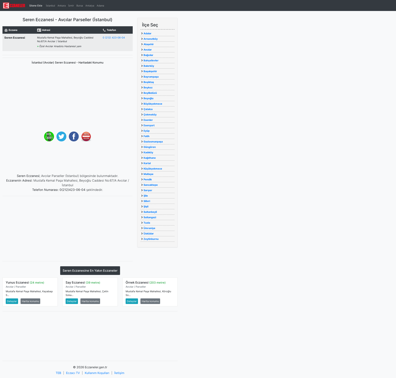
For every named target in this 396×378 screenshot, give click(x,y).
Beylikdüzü (150, 92)
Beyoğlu (148, 98)
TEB (58, 373)
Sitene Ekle (35, 5)
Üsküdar (149, 233)
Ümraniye (149, 228)
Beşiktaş (149, 82)
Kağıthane (150, 157)
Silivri (147, 201)
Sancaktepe (151, 184)
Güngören (150, 147)
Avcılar (148, 49)
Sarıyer (148, 190)
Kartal (147, 163)
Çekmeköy (150, 114)
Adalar (147, 33)
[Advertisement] (67, 220)
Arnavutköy (151, 38)
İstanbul (50, 5)
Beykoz (148, 87)
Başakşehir (150, 71)
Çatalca (148, 109)
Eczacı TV (73, 373)
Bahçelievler (151, 60)
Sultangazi (150, 217)
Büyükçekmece (153, 103)
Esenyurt (149, 125)
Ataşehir (149, 44)
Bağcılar (148, 55)
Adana (100, 5)
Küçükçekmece (153, 168)
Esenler (148, 119)
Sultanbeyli (150, 211)
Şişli (146, 206)
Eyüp (147, 130)
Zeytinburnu (151, 238)
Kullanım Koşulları (97, 373)
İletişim (119, 373)
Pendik (148, 179)
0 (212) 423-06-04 (114, 37)
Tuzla (147, 222)
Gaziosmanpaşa (153, 141)
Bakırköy (149, 65)
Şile (146, 195)
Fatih (146, 136)
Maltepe (148, 174)
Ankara (62, 5)
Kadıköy (148, 152)
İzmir (71, 5)
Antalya (89, 5)
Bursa (79, 5)
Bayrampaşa (151, 76)
